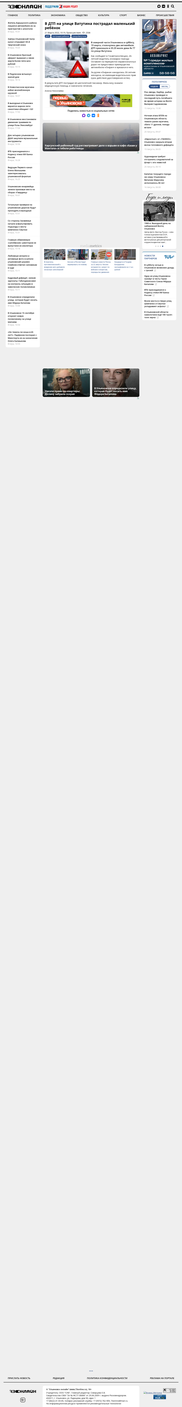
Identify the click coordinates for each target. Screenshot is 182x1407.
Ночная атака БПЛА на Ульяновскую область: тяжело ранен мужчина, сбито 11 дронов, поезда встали (156, 121)
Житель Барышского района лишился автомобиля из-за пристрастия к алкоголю (22, 25)
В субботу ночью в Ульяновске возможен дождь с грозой (159, 268)
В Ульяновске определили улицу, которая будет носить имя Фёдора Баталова (22, 300)
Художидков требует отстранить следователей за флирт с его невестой (158, 159)
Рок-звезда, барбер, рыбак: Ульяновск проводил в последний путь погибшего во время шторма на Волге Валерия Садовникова (158, 98)
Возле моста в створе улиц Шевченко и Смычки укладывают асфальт (157, 304)
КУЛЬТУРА (103, 15)
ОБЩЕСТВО (82, 15)
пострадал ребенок (60, 36)
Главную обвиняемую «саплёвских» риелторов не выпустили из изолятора (22, 242)
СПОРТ (123, 15)
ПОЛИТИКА (34, 15)
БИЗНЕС (141, 15)
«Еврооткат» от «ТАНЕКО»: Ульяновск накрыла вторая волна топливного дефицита (158, 142)
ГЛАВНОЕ (13, 15)
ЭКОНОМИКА (58, 15)
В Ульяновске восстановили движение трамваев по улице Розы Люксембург (22, 122)
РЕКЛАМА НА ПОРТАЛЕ (162, 1378)
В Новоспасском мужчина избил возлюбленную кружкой (21, 90)
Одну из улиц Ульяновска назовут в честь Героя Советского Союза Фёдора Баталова (157, 280)
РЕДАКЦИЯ (58, 1378)
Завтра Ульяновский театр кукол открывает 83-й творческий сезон (21, 42)
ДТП (47, 36)
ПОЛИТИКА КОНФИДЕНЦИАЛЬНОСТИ (107, 1378)
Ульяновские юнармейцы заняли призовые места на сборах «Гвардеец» (21, 189)
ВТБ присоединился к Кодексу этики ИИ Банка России (20, 154)
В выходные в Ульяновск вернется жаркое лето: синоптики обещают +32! (20, 106)
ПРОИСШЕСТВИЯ (165, 15)
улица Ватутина (79, 36)
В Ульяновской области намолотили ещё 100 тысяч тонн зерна (158, 315)
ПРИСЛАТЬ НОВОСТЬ (19, 1378)
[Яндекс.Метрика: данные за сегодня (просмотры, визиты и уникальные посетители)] (153, 1392)
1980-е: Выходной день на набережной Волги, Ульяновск (157, 226)
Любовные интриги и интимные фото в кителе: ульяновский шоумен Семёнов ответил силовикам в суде (22, 261)
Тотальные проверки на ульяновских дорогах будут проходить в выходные (22, 207)
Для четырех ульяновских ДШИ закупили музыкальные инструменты (23, 138)
